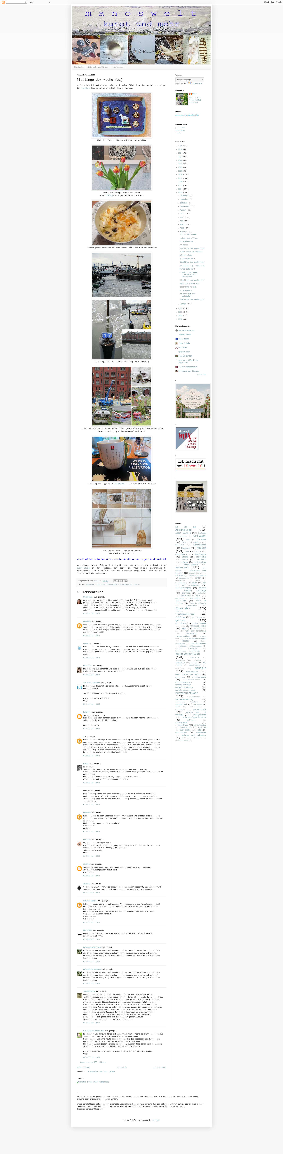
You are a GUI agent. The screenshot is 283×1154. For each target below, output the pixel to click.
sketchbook (181, 722)
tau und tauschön (91, 683)
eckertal (202, 593)
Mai (182, 221)
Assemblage (183, 530)
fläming (179, 611)
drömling (186, 593)
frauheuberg (89, 991)
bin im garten (185, 356)
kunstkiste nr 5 (187, 269)
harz (184, 628)
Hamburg (197, 542)
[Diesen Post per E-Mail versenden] (114, 580)
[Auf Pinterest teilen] (126, 580)
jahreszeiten (182, 636)
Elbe (184, 542)
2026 (180, 146)
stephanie (120, 484)
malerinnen (179, 668)
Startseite (78, 67)
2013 (180, 193)
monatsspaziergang (185, 690)
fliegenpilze (191, 606)
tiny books (185, 730)
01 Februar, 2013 (91, 614)
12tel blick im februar (191, 252)
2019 (180, 171)
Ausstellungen (183, 533)
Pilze (198, 552)
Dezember (184, 196)
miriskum (182, 348)
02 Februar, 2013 (91, 1023)
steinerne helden (188, 287)
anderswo (90, 584)
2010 (180, 316)
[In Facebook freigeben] (123, 580)
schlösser (191, 720)
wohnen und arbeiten (194, 735)
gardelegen (197, 617)
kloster (185, 641)
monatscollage (183, 685)
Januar (183, 304)
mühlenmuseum (193, 697)
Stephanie (88, 597)
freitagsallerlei (184, 614)
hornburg (198, 628)
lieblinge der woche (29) (192, 248)
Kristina (87, 666)
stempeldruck (181, 725)
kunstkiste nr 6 (187, 259)
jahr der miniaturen (196, 631)
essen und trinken (190, 595)
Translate (197, 84)
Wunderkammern (191, 565)
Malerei (185, 548)
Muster (201, 548)
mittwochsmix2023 (192, 680)
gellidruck (180, 623)
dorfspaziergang (183, 588)
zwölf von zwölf (182, 740)
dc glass (184, 245)
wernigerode (181, 732)
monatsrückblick (184, 687)
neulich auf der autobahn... (187, 295)
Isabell (87, 884)
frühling (180, 617)
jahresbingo (191, 633)
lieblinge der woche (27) (192, 280)
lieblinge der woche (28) (192, 262)
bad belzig (180, 575)
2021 (180, 164)
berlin (198, 578)
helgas (110, 195)
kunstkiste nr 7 (187, 242)
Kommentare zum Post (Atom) (101, 1072)
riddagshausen (199, 715)
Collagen (199, 535)
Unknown (87, 621)
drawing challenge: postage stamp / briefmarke (189, 274)
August (183, 210)
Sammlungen (200, 554)
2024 (180, 153)
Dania (85, 764)
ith (176, 631)
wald (199, 730)
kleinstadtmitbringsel (195, 639)
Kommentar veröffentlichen (93, 1062)
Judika (86, 864)
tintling (202, 727)
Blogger (156, 1120)
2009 (180, 319)
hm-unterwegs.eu (186, 330)
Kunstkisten (199, 545)
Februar (184, 232)
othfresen (180, 710)
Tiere (185, 559)
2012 (180, 309)
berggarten (184, 578)
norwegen (198, 704)
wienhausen (201, 733)
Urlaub (184, 562)
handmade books (198, 626)
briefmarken (181, 583)
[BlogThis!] (117, 580)
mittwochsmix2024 (183, 682)
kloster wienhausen (186, 648)
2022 (180, 160)
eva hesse (179, 598)
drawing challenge (195, 590)
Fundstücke (113, 584)
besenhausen (180, 580)
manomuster (192, 672)
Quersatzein (184, 352)
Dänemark (201, 539)
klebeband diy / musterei (192, 266)
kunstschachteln (187, 653)
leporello (180, 663)
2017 (180, 178)
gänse (183, 626)
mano (194, 94)
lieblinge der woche (130, 584)
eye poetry (195, 598)
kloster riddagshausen (191, 646)
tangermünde (186, 727)
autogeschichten (196, 573)
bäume (194, 583)
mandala (200, 668)
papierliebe (199, 709)
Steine (185, 557)
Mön (187, 552)
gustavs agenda (199, 623)
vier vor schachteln (189, 284)
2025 (180, 150)
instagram (180, 130)
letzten (85, 88)
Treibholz (201, 560)
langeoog (197, 660)
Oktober (184, 203)
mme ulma (87, 930)
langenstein (180, 660)
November (184, 199)
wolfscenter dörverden (192, 738)
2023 (180, 157)
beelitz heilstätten (198, 575)
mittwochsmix (199, 677)
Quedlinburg (181, 554)
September (185, 207)
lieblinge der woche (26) (192, 300)
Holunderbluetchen (92, 947)
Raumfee (87, 712)
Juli (182, 214)
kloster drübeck (198, 644)
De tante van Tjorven (188, 371)
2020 (180, 168)
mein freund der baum (187, 674)
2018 (180, 175)
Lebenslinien (184, 335)
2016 (180, 182)
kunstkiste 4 (186, 291)
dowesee (202, 588)
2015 (180, 186)
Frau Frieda (184, 343)
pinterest (180, 128)
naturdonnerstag (184, 699)
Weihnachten (200, 562)
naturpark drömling (186, 702)
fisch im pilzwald (197, 603)
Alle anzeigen (201, 374)
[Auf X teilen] (120, 580)
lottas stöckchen (188, 235)
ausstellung (83, 568)
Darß (188, 540)
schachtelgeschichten (194, 717)
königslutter (193, 657)
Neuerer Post (83, 1067)
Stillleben (201, 557)
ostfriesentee (195, 707)
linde (194, 663)
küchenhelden (186, 255)
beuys (197, 580)
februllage (180, 601)
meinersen (180, 677)
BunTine (87, 840)
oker (177, 707)
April (183, 225)
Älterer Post (159, 1067)
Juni (182, 217)
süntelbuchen (200, 725)
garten (180, 620)
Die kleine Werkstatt (93, 1031)
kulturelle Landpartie (187, 651)
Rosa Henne (183, 339)
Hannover (179, 545)
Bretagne (202, 533)
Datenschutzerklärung (98, 67)
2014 (180, 189)
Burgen (183, 536)
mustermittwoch (186, 693)
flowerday (101, 584)
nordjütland (181, 704)
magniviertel (195, 665)
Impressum (117, 67)
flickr (178, 133)
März (182, 228)
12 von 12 (185, 527)
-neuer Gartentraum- (188, 367)
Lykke (85, 644)
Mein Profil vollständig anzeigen (195, 100)
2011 (180, 312)
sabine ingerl (90, 901)
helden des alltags (189, 238)
